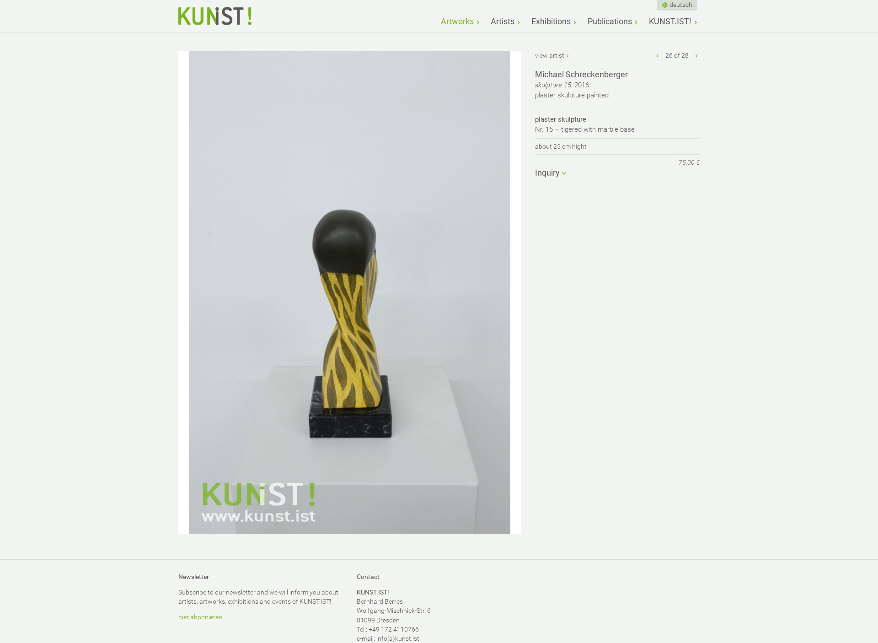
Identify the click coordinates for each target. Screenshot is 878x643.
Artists (502, 21)
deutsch (680, 4)
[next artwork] (696, 55)
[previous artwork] (658, 55)
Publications (610, 21)
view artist (549, 55)
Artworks (457, 21)
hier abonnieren (200, 617)
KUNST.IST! (670, 21)
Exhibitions (551, 21)
